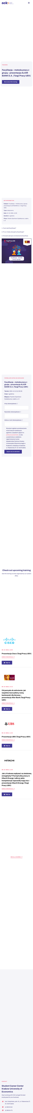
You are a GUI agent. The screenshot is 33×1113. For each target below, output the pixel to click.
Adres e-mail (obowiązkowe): (13, 420)
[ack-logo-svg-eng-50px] (8, 2)
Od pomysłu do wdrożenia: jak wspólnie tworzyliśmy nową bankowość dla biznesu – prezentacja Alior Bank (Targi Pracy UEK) (16, 695)
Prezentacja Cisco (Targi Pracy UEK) (16, 654)
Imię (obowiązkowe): (11, 403)
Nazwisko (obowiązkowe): (12, 412)
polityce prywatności (12, 435)
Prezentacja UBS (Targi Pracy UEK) (16, 737)
